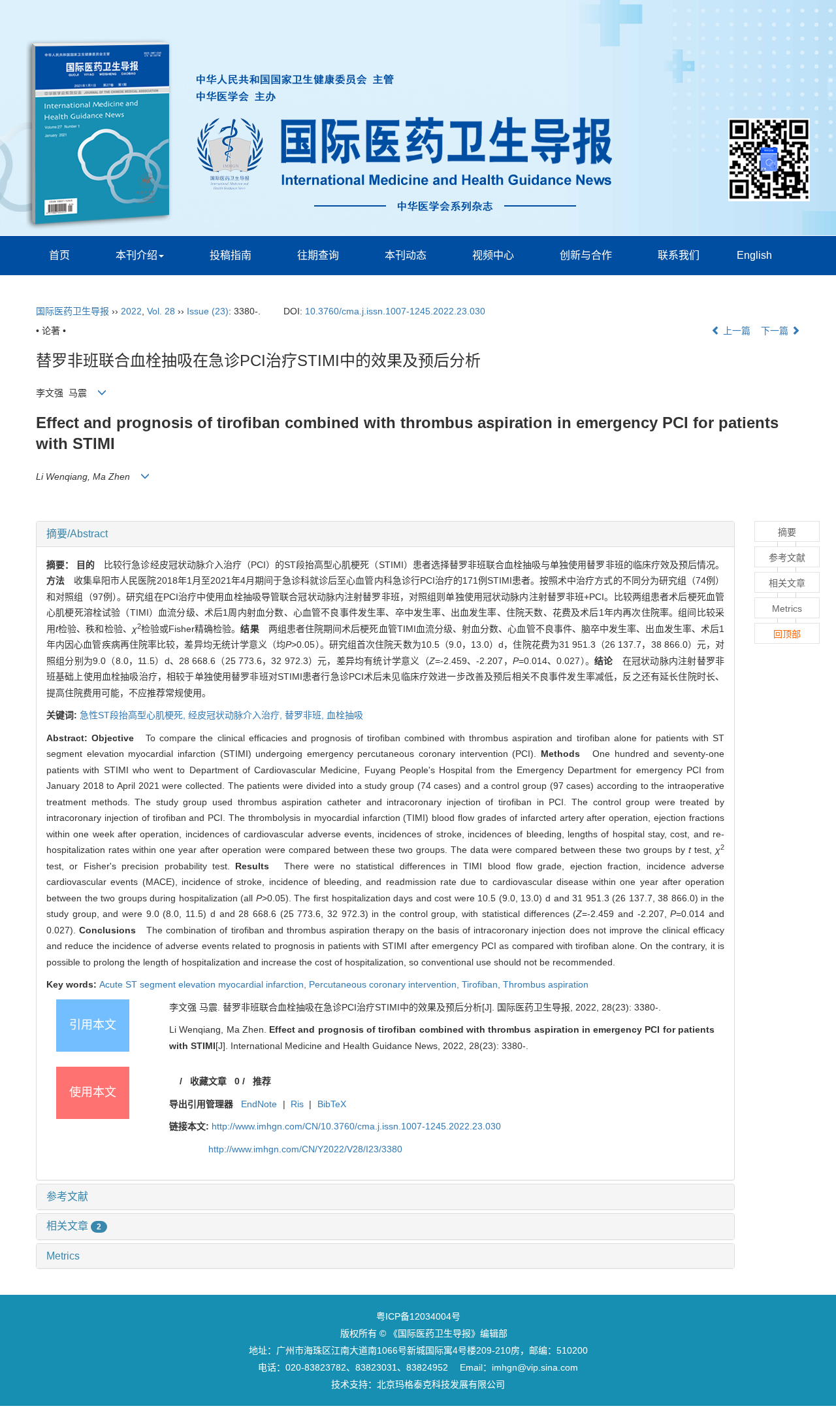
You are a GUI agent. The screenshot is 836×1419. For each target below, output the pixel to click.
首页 (59, 255)
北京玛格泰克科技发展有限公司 (441, 1384)
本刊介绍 (136, 255)
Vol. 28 (161, 311)
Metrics (63, 1255)
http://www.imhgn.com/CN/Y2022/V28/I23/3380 (305, 1149)
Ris (297, 1104)
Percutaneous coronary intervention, (385, 984)
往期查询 (318, 255)
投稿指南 (230, 255)
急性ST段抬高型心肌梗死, (134, 715)
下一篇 (776, 331)
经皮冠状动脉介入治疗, (236, 715)
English (754, 255)
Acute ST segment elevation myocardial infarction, (204, 984)
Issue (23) (208, 311)
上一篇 (735, 331)
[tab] (385, 534)
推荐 (262, 1081)
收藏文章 (208, 1081)
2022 (131, 311)
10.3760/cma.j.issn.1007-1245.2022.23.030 (395, 311)
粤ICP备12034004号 (418, 1316)
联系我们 (678, 255)
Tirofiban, (482, 984)
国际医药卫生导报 (72, 311)
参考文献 (67, 1196)
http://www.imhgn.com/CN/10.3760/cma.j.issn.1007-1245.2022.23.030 (356, 1126)
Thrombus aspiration (545, 984)
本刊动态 (405, 255)
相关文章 (73, 1225)
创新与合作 (586, 255)
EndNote (259, 1104)
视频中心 (493, 255)
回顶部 (787, 634)
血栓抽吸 (345, 715)
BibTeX (331, 1104)
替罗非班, (306, 715)
